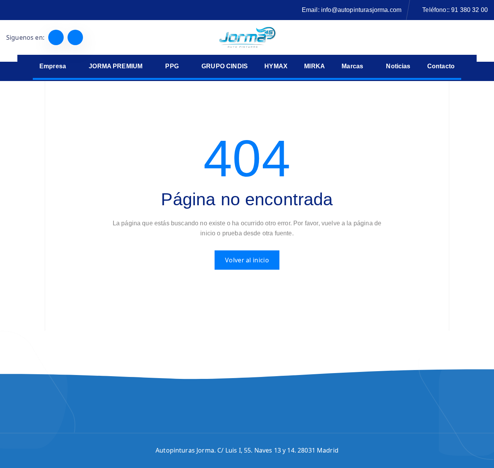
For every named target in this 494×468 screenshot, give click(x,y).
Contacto (441, 66)
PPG (171, 66)
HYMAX (276, 66)
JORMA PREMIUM (115, 66)
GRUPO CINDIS (224, 66)
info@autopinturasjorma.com (361, 10)
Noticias (398, 66)
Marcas (352, 66)
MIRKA (314, 66)
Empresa (52, 66)
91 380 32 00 (469, 10)
